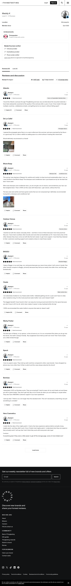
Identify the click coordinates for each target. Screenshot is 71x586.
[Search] (62, 3)
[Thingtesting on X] (7, 567)
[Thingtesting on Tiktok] (11, 567)
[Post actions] (67, 93)
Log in (46, 3)
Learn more (7, 58)
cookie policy (21, 583)
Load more (35, 450)
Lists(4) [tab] (15, 69)
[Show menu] (68, 3)
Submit (56, 477)
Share (26, 110)
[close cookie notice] (68, 583)
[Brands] (10, 3)
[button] (35, 79)
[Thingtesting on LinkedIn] (15, 567)
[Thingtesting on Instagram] (3, 567)
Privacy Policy (57, 482)
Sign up (53, 3)
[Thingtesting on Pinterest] (18, 567)
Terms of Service (26, 482)
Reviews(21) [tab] (6, 69)
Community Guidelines (36, 482)
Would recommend (17, 98)
